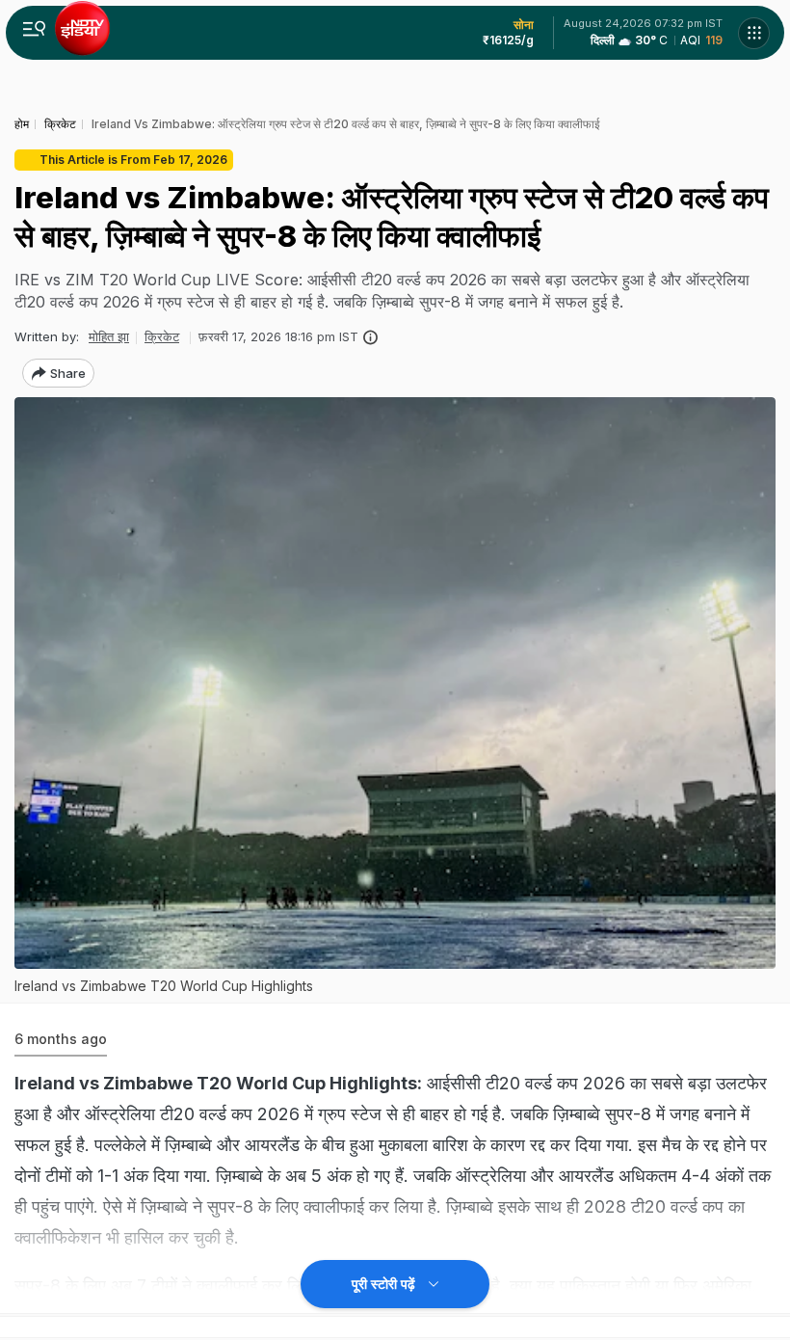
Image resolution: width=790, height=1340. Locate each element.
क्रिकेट (162, 336)
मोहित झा (109, 336)
